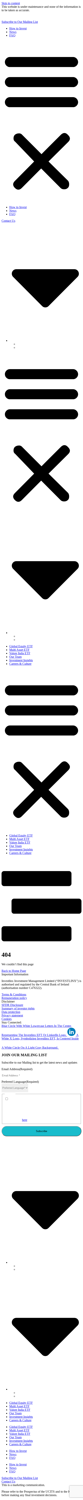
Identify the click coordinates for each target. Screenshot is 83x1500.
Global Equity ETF (21, 646)
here (24, 1120)
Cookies (7, 1019)
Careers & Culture (20, 663)
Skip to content (11, 3)
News (12, 32)
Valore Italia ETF (19, 653)
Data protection (11, 1012)
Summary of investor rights (18, 1008)
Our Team (15, 656)
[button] (41, 121)
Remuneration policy (14, 998)
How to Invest (18, 28)
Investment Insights (21, 660)
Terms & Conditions (14, 994)
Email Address (17, 1069)
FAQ (12, 35)
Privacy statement (12, 1015)
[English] (45, 340)
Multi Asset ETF (19, 649)
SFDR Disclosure (12, 1005)
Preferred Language (20, 1081)
